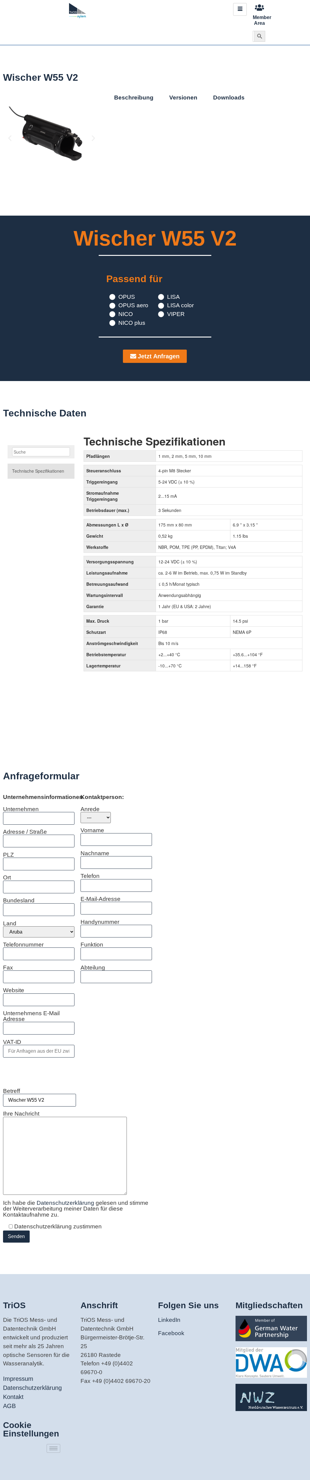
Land (9, 924)
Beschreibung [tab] (133, 97)
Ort (7, 878)
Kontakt (13, 1397)
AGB (9, 1406)
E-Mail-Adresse (100, 899)
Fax (8, 968)
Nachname (95, 853)
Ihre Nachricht (21, 1114)
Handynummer (100, 922)
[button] (10, 138)
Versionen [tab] (183, 97)
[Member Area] (259, 7)
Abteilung (93, 968)
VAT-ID (12, 1042)
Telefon (90, 876)
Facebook (171, 1333)
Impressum (18, 1378)
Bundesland (19, 901)
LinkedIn (169, 1320)
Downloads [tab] (229, 97)
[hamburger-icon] (240, 9)
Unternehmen (21, 809)
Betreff (11, 1091)
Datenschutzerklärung (66, 1203)
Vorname (92, 830)
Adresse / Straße (25, 832)
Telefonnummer (23, 945)
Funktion (92, 945)
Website (13, 990)
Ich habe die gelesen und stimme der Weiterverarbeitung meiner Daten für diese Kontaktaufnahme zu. (75, 1209)
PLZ (8, 855)
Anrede (90, 809)
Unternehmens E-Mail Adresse (31, 1016)
